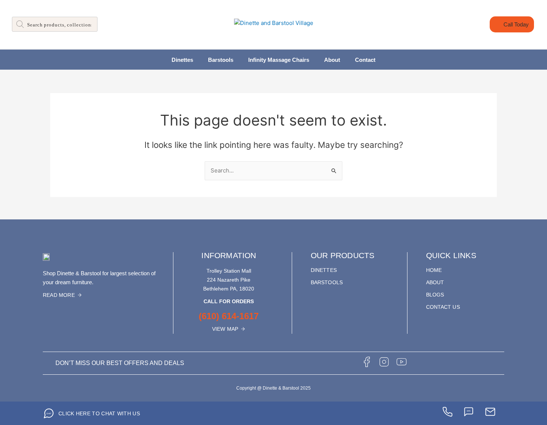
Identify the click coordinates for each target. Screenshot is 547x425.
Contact (365, 60)
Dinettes (182, 60)
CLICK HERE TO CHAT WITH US (99, 413)
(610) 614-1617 (229, 316)
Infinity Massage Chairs (278, 60)
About (332, 60)
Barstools (220, 60)
